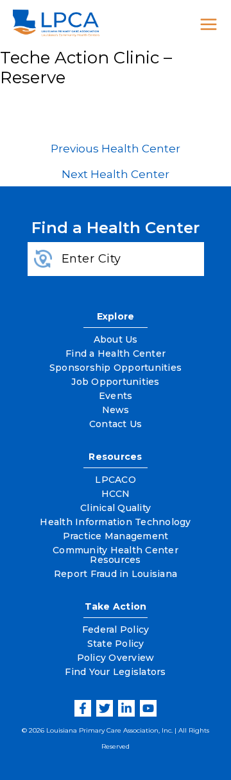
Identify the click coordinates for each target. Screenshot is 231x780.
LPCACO (115, 479)
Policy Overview (116, 657)
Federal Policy (116, 629)
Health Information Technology (115, 522)
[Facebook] (82, 708)
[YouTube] (148, 708)
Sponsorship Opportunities (115, 367)
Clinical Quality (115, 508)
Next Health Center (115, 174)
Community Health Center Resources (115, 554)
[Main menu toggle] (208, 24)
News (116, 410)
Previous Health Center (115, 148)
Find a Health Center (115, 353)
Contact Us (115, 424)
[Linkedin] (126, 708)
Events (116, 396)
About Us (116, 339)
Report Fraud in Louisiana (115, 574)
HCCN (115, 494)
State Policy (115, 643)
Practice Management (116, 536)
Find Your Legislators (115, 672)
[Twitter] (104, 708)
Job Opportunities (115, 381)
